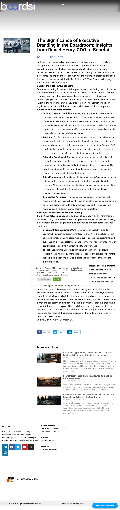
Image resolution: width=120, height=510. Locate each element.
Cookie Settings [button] (44, 279)
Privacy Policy (78, 503)
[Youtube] (25, 447)
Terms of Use (66, 503)
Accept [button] (56, 279)
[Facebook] (12, 447)
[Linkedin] (5, 447)
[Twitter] (18, 447)
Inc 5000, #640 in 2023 (27, 479)
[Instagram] (31, 447)
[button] (63, 4)
